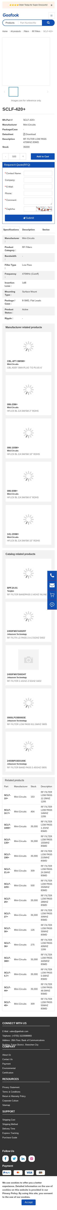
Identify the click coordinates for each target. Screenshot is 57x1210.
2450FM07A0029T (16, 631)
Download (30, 134)
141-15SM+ (13, 534)
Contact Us (7, 1059)
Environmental (9, 1068)
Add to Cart (43, 156)
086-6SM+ (12, 491)
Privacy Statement (10, 1087)
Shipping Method (10, 1124)
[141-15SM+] (28, 519)
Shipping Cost (8, 1120)
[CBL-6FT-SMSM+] (28, 346)
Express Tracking (10, 1133)
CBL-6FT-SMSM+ (16, 361)
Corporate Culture (10, 1100)
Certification (7, 1073)
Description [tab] (28, 229)
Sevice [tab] (46, 229)
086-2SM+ (12, 404)
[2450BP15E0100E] (28, 746)
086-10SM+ (13, 447)
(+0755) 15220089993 (22, 1036)
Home (5, 31)
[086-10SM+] (28, 433)
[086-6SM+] (28, 476)
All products (16, 31)
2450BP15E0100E (16, 761)
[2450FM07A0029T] (28, 616)
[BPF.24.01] (28, 573)
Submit (29, 218)
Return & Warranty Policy (14, 1096)
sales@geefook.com (19, 1031)
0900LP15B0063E (16, 717)
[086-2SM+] (28, 390)
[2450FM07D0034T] (28, 660)
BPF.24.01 (12, 588)
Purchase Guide (9, 1137)
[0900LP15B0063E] (28, 703)
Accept (28, 1202)
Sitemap (6, 1105)
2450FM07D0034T (16, 674)
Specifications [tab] (11, 229)
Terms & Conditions (11, 1092)
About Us (6, 1055)
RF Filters (36, 31)
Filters (26, 31)
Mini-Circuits (29, 124)
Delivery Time (8, 1128)
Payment (6, 1064)
